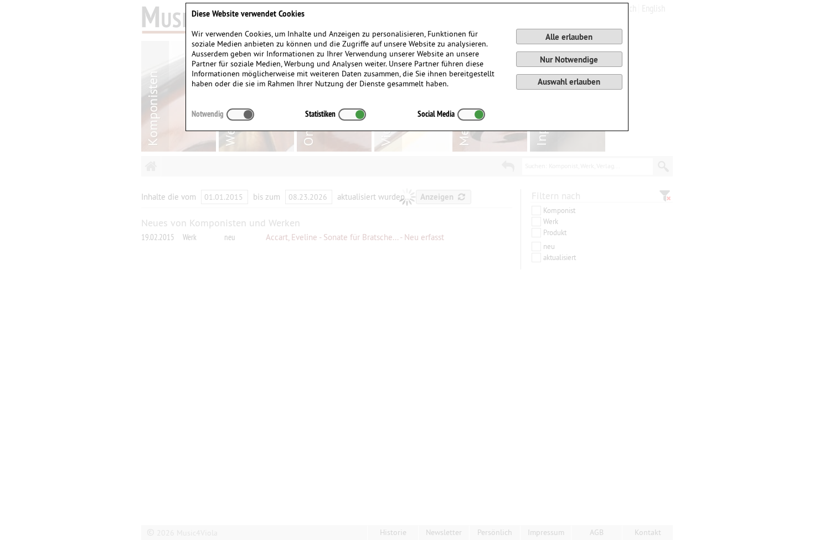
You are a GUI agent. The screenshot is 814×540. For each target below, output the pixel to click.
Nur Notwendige (569, 59)
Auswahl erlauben (569, 81)
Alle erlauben (569, 37)
